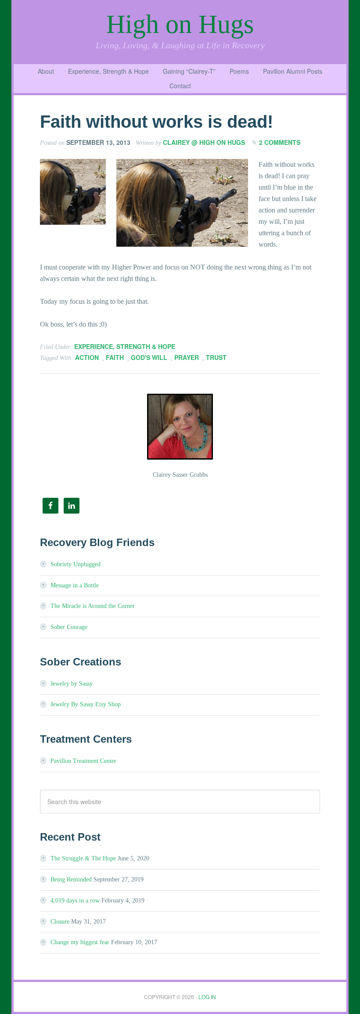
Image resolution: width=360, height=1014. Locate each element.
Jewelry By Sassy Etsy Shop (85, 704)
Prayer (186, 357)
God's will (149, 357)
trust (216, 357)
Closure (59, 921)
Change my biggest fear (79, 942)
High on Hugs (180, 24)
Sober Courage (68, 627)
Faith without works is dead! (156, 121)
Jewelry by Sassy (71, 683)
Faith (115, 357)
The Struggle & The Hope (83, 858)
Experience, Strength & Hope (124, 346)
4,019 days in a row (75, 900)
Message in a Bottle (74, 585)
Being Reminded (71, 879)
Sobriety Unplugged (75, 564)
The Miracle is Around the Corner (92, 606)
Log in (207, 996)
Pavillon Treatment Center (83, 761)
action (87, 357)
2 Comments (279, 142)
